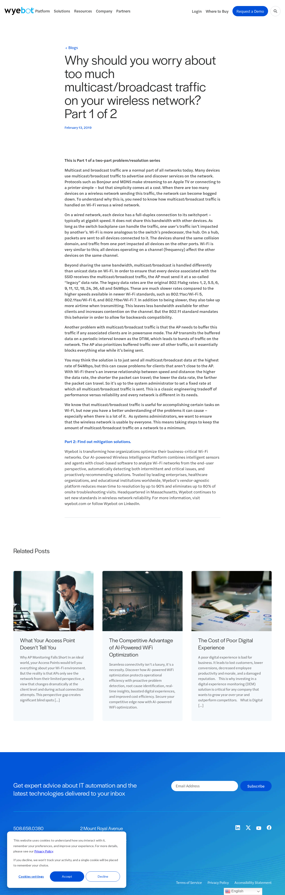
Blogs (73, 47)
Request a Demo (250, 11)
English (236, 891)
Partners (123, 11)
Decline (103, 876)
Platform (42, 11)
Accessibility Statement (253, 882)
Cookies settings (31, 876)
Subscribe (256, 786)
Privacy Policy (43, 851)
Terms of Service (189, 882)
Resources (83, 11)
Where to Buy (217, 11)
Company (104, 11)
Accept (67, 876)
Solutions (62, 11)
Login (197, 11)
